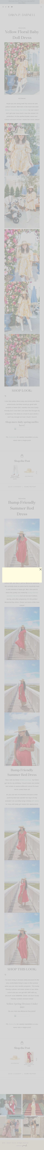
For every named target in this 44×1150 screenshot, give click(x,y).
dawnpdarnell (15, 1117)
